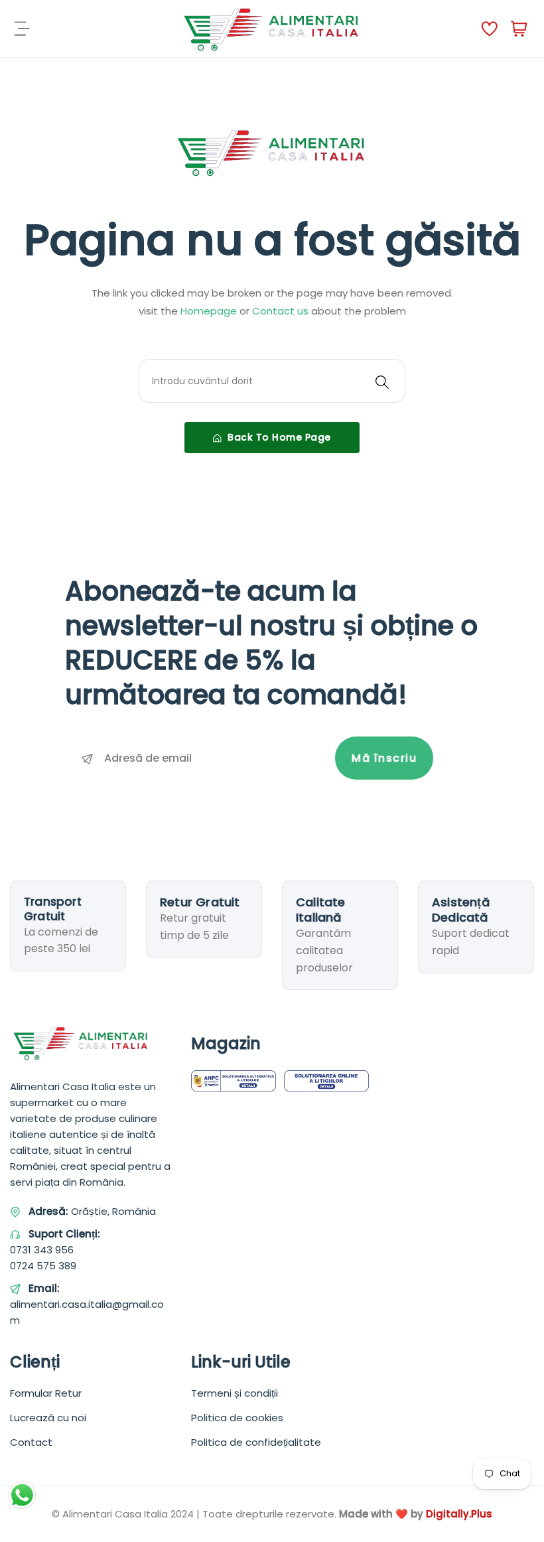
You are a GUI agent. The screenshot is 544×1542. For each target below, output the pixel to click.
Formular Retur (46, 1393)
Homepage (209, 311)
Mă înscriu (384, 758)
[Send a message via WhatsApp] (22, 1495)
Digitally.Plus (459, 1514)
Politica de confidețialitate (256, 1442)
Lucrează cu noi (48, 1418)
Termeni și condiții (234, 1393)
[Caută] (382, 381)
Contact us (281, 311)
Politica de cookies (237, 1418)
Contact (31, 1442)
